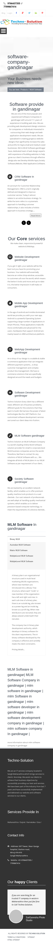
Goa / (38, 822)
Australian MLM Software (20, 545)
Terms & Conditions (16, 937)
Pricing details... (18, 649)
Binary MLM (15, 539)
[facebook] (16, 13)
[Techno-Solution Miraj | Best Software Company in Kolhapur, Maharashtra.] (36, 13)
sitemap (31, 937)
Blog (3, 13)
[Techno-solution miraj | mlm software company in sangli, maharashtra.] (42, 13)
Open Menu (3, 31)
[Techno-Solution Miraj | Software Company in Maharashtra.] (23, 13)
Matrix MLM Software (18, 550)
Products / (24, 90)
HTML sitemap (13, 940)
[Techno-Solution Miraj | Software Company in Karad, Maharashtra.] (29, 13)
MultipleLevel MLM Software (21, 556)
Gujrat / (23, 822)
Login (9, 13)
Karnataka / (31, 822)
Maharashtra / (13, 822)
